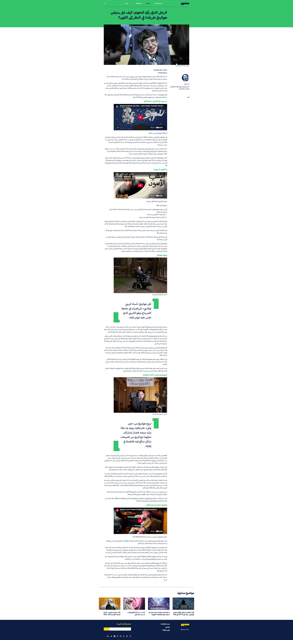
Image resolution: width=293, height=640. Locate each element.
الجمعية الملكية (140, 158)
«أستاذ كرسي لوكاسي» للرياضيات (151, 347)
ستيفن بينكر (128, 482)
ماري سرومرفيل (125, 458)
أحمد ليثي (186, 84)
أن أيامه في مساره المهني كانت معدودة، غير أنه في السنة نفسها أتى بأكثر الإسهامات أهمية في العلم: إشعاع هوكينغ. (136, 161)
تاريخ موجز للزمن (148, 371)
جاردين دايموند (118, 482)
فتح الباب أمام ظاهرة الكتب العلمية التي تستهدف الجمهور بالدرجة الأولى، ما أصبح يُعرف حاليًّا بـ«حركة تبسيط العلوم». (136, 468)
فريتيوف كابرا (162, 463)
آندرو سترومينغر (115, 338)
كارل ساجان (150, 463)
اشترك (106, 629)
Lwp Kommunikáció (157, 294)
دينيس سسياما (162, 144)
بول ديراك (151, 350)
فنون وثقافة (139, 3)
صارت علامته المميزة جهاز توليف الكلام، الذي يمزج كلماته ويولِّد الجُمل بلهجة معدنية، (143, 368)
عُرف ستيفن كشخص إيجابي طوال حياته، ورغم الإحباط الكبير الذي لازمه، (147, 541)
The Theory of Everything (149, 501)
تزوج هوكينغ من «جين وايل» (159, 492)
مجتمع (148, 3)
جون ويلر (133, 209)
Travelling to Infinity (138, 498)
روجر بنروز (113, 148)
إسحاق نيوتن (160, 350)
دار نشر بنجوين (143, 476)
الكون (139, 463)
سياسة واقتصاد (158, 3)
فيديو (126, 3)
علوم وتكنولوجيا (157, 70)
